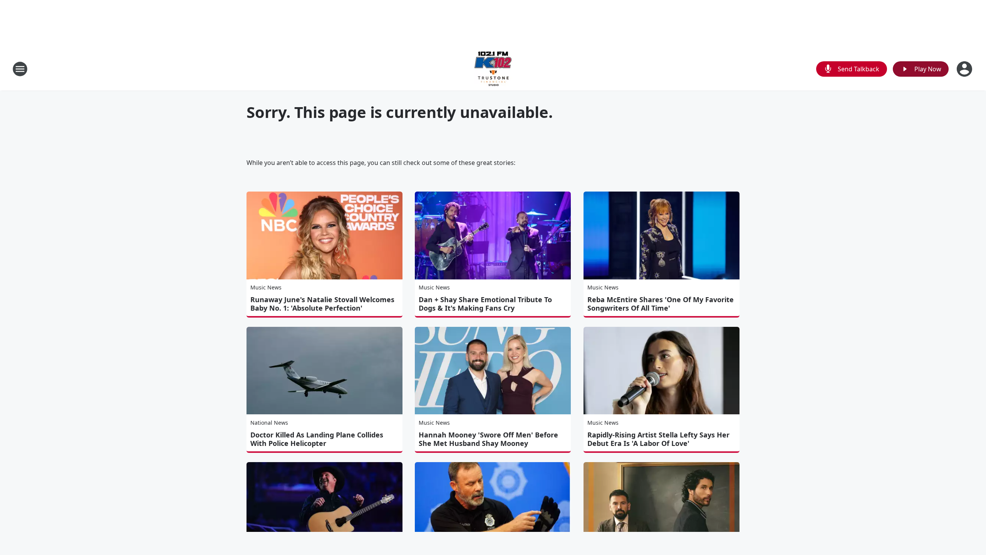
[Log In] (965, 69)
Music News (266, 287)
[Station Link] (493, 69)
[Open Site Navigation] (20, 69)
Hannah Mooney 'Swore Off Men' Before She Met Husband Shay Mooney (488, 439)
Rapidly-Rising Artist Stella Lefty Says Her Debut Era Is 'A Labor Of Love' (658, 439)
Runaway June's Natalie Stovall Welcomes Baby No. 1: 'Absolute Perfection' (322, 303)
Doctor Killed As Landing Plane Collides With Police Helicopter (316, 439)
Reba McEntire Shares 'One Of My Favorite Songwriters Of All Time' (660, 303)
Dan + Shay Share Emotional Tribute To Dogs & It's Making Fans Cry (485, 303)
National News (269, 422)
